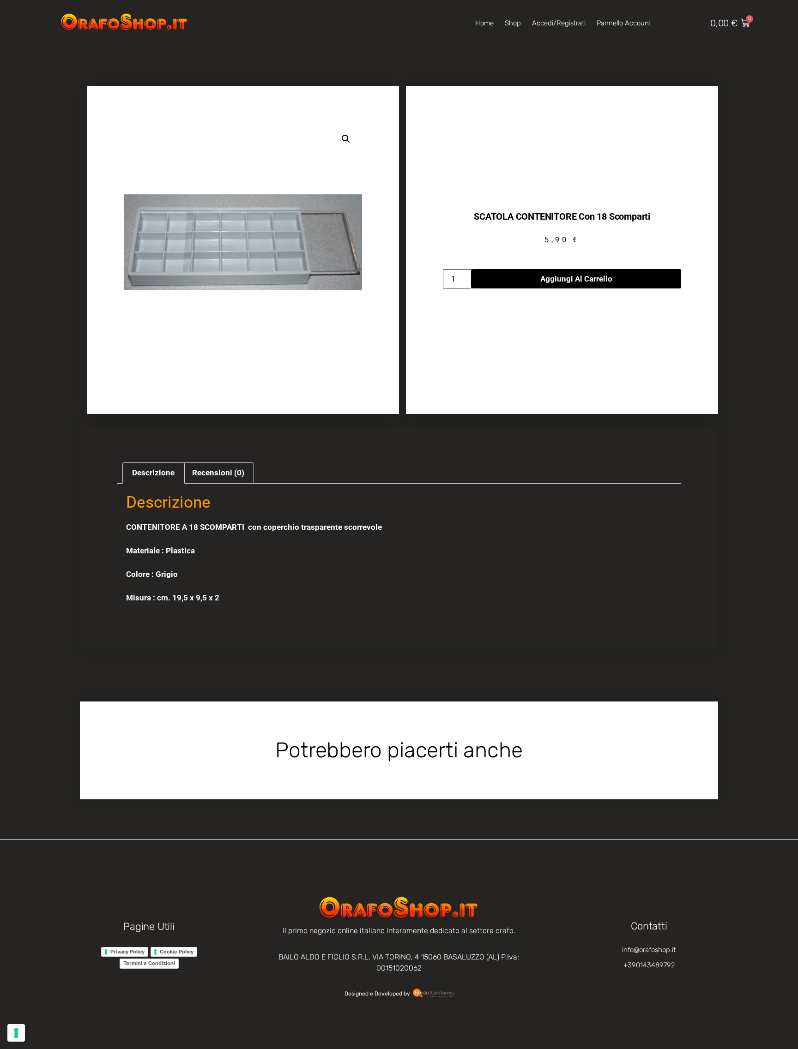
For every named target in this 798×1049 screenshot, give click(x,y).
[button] (346, 139)
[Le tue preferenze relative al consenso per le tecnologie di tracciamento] (16, 1033)
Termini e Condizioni (149, 963)
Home (484, 23)
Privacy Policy (127, 951)
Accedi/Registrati (559, 23)
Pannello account (624, 23)
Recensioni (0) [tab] (218, 472)
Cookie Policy (176, 951)
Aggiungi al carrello (576, 278)
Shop (513, 23)
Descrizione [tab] (153, 472)
